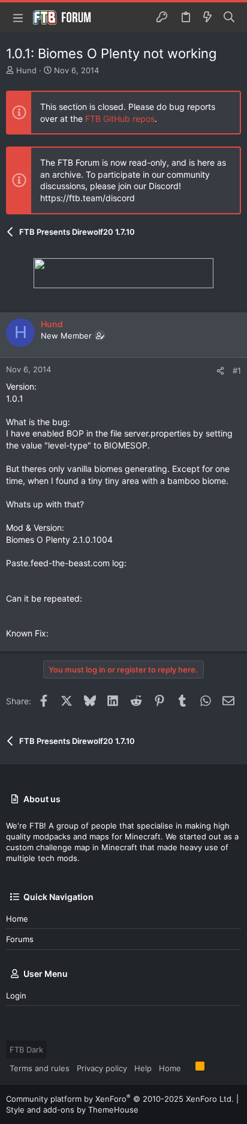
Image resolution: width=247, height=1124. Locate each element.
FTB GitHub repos (120, 118)
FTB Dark (26, 1049)
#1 (237, 370)
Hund (26, 70)
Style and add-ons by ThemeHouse (72, 1109)
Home (17, 918)
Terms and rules (40, 1068)
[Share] (220, 370)
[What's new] (207, 17)
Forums (20, 939)
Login (16, 995)
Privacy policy (102, 1068)
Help (143, 1068)
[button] (18, 17)
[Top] (188, 1067)
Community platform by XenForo (120, 1099)
